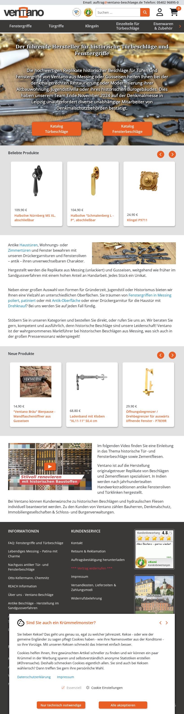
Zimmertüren (19, 250)
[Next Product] (172, 154)
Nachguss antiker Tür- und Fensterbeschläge (28, 567)
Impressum (79, 576)
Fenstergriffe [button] (20, 26)
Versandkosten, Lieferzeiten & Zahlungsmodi (93, 587)
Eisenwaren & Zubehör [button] (163, 25)
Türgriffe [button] (56, 26)
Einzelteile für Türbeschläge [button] (127, 25)
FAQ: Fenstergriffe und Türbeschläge (35, 543)
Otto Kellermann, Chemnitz (28, 578)
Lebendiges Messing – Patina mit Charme (32, 553)
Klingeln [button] (92, 26)
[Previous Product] (160, 154)
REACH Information (22, 586)
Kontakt (77, 543)
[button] (159, 12)
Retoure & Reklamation (88, 551)
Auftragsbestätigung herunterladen (98, 560)
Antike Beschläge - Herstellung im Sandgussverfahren (33, 605)
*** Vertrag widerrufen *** (91, 568)
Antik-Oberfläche (66, 300)
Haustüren (29, 244)
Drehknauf (17, 305)
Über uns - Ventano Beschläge (30, 595)
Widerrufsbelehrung (86, 598)
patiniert (28, 300)
